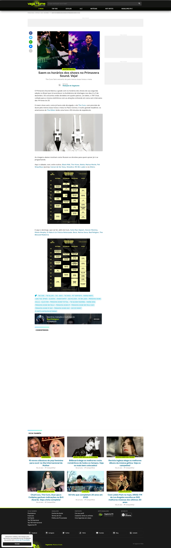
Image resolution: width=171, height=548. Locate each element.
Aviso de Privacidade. (23, 540)
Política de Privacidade (59, 518)
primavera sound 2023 (62, 308)
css (56, 296)
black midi (45, 302)
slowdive (52, 299)
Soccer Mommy (91, 230)
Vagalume (36, 3)
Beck (75, 232)
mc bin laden (82, 299)
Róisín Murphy (40, 232)
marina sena (91, 302)
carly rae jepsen (41, 299)
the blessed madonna (77, 302)
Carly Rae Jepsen (77, 230)
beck (61, 296)
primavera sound (95, 299)
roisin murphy (62, 299)
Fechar (17, 544)
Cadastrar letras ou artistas (84, 516)
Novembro (46, 13)
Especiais (31, 516)
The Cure (82, 105)
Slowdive (70, 167)
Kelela (82, 165)
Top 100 (55, 9)
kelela (37, 302)
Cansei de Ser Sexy (58, 167)
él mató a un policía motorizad (46, 311)
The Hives (75, 165)
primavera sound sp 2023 (44, 308)
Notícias (93, 9)
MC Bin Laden (80, 167)
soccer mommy (76, 308)
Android (110, 516)
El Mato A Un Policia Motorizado (59, 232)
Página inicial (31, 13)
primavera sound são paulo (45, 305)
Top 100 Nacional (33, 520)
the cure (41, 296)
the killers (50, 296)
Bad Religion (94, 232)
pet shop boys (77, 296)
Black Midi (66, 165)
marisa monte (88, 296)
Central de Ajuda (57, 513)
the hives (67, 296)
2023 (42, 13)
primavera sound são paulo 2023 (82, 305)
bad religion (72, 299)
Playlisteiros (32, 513)
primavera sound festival (59, 302)
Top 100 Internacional (35, 522)
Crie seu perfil (79, 513)
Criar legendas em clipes (83, 518)
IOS (105, 516)
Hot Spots (109, 9)
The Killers (51, 110)
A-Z (81, 9)
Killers (92, 167)
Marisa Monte (91, 165)
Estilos (69, 9)
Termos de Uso (56, 516)
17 (50, 13)
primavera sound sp (63, 305)
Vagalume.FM (126, 9)
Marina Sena (83, 232)
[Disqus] (69, 357)
